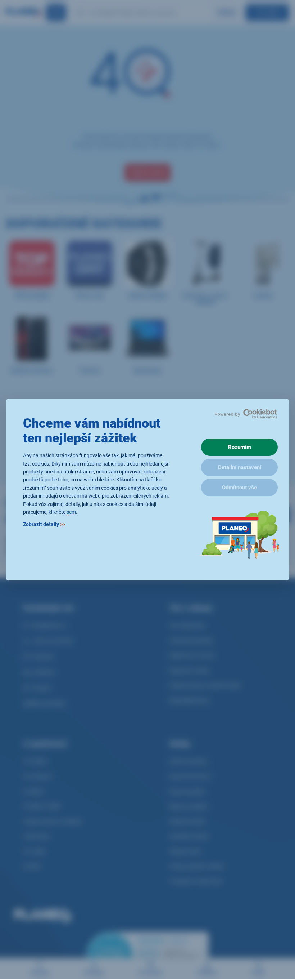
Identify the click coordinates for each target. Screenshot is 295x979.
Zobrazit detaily (44, 524)
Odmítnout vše (239, 487)
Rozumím (239, 447)
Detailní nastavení (239, 467)
